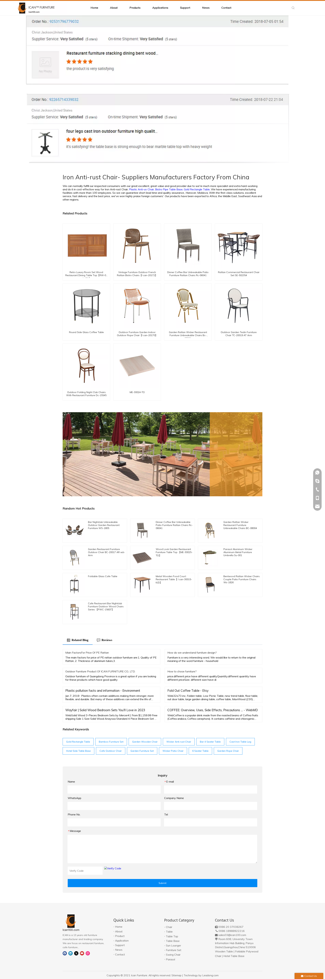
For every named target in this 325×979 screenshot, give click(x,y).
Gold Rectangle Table (78, 741)
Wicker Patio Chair (172, 750)
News (118, 949)
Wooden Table (224, 951)
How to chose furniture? (182, 671)
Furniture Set (173, 950)
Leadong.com (210, 975)
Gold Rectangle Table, (197, 189)
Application (122, 940)
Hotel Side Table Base (78, 750)
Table (169, 931)
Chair (169, 927)
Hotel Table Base (233, 956)
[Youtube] (82, 953)
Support (120, 945)
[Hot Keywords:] (293, 8)
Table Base (173, 941)
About (119, 931)
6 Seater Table (200, 750)
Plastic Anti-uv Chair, (142, 189)
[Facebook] (65, 953)
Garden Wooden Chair (145, 741)
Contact (120, 954)
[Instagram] (88, 953)
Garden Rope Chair (228, 750)
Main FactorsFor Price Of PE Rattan (87, 652)
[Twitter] (76, 953)
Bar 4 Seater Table (210, 741)
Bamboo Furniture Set (111, 741)
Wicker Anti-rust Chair (178, 741)
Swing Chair (173, 954)
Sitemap (176, 975)
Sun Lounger (173, 945)
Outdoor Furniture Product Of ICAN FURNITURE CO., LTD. (100, 671)
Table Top (172, 936)
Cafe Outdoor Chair (111, 750)
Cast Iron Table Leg (240, 741)
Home (118, 926)
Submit (162, 883)
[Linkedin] (70, 953)
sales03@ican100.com (232, 935)
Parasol (170, 959)
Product (120, 936)
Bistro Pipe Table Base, (169, 189)
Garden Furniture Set (142, 750)
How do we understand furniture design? (192, 652)
